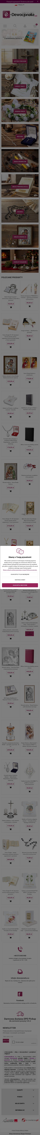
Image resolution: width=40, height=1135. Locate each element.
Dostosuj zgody (20, 580)
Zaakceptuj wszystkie (20, 585)
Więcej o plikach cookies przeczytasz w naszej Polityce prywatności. (20, 570)
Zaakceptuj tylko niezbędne (20, 574)
